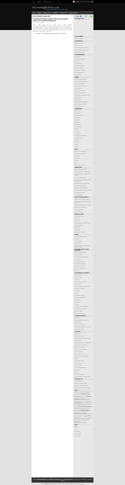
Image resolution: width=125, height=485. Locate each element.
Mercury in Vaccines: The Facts (81, 354)
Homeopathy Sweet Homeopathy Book (82, 183)
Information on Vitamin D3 (80, 288)
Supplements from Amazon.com (81, 308)
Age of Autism (77, 56)
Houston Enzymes (78, 284)
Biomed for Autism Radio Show (80, 86)
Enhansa (87, 402)
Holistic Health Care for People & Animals (82, 223)
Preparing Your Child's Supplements (81, 101)
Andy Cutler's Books (78, 254)
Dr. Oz (84, 402)
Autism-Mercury (78, 117)
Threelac (80, 420)
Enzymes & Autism (78, 126)
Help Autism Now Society (79, 65)
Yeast (85, 422)
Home (33, 12)
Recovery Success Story (79, 52)
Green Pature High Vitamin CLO (81, 281)
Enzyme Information (78, 88)
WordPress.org (77, 435)
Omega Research (78, 99)
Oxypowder (77, 304)
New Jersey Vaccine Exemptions (81, 383)
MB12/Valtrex (77, 140)
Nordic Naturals (77, 299)
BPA (85, 399)
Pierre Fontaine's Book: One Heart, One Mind (83, 190)
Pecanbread (77, 142)
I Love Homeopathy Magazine (80, 185)
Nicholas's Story (47, 12)
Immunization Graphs (79, 351)
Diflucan (88, 401)
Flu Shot (78, 404)
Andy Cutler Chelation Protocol (80, 79)
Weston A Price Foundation (80, 165)
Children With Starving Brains (81, 401)
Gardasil (81, 404)
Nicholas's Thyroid (78, 322)
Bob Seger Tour (72, 483)
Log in (76, 429)
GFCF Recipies (77, 133)
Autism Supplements (82, 397)
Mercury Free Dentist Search (80, 207)
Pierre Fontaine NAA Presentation (81, 187)
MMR (79, 410)
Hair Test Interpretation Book (80, 92)
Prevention (55, 12)
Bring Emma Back (78, 45)
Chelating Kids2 (78, 124)
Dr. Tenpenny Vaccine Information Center (82, 338)
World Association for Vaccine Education (82, 376)
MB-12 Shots (87, 408)
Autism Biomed (77, 113)
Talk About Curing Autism (79, 72)
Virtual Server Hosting (57, 483)
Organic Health (77, 229)
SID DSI (76, 144)
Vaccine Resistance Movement (80, 367)
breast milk (52, 33)
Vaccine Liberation (78, 365)
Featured (39, 12)
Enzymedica (77, 279)
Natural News (77, 227)
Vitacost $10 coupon (78, 106)
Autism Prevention (47, 33)
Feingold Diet (77, 158)
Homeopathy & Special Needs (80, 135)
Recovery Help (63, 12)
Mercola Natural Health (79, 225)
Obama (78, 416)
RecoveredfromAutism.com (80, 192)
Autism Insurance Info (79, 115)
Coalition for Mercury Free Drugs (81, 236)
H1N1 (78, 406)
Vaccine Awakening (78, 363)
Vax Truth (76, 372)
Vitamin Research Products (80, 313)
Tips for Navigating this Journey (81, 104)
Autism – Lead (77, 110)
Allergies (80, 392)
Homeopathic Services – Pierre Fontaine (82, 171)
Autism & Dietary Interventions (80, 151)
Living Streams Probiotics (79, 295)
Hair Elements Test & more (80, 90)
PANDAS (85, 416)
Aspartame (79, 394)
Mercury (76, 410)
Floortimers (77, 129)
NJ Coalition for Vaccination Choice (81, 385)
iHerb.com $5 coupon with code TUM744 (82, 95)
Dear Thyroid (77, 317)
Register (76, 426)
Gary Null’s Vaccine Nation (80, 347)
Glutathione (85, 404)
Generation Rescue (78, 63)
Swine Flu (89, 418)
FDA (75, 404)
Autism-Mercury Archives (79, 261)
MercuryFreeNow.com (79, 209)
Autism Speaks (83, 396)
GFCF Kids (77, 131)
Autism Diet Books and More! (80, 153)
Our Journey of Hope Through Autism (82, 50)
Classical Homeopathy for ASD (80, 169)
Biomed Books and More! (79, 83)
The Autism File (78, 74)
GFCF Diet (77, 160)
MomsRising (77, 238)
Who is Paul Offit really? (79, 374)
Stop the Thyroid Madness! (80, 324)
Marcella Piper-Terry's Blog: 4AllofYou (82, 47)
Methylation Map (78, 97)
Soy (84, 418)
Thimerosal (76, 420)
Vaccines (77, 422)
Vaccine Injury (85, 420)
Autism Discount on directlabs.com (81, 81)
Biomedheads (77, 122)
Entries (77, 431)
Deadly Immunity (78, 333)
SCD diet (76, 162)
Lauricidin (76, 293)
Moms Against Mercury (79, 68)
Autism (83, 394)
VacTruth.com (77, 369)
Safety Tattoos (77, 243)
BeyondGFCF (77, 119)
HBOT (82, 406)
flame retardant (56, 33)
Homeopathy (88, 406)
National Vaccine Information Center (81, 356)
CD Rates (66, 483)
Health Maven (77, 220)
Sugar (86, 418)
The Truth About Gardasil (79, 360)
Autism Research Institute (80, 59)
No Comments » (63, 33)
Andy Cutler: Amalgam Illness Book (81, 257)
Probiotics (81, 418)
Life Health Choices (78, 381)
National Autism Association (80, 70)
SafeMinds (77, 358)
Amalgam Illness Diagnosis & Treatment (82, 199)
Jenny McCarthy (77, 408)
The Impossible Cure (78, 194)
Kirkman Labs (77, 290)
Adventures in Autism (79, 43)
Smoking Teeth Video (79, 211)
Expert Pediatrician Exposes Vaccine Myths (83, 342)
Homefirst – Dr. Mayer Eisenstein (81, 349)
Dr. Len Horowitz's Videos (79, 336)
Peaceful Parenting (78, 241)
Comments (78, 433)
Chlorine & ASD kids (78, 38)
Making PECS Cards (78, 138)
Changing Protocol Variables (80, 263)
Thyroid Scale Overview (79, 329)
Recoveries (77, 270)
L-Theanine (82, 408)
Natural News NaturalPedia (80, 297)
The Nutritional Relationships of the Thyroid (83, 327)
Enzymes (91, 402)
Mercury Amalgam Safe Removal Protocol (83, 205)
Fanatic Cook (77, 156)
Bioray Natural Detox (78, 275)
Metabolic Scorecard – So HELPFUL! (82, 320)
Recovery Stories (73, 12)
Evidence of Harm (78, 340)
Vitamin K (76, 147)
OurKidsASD (77, 302)
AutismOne (77, 61)
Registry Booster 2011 (80, 483)
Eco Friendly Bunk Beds (79, 216)
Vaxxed (82, 422)
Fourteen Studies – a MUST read (81, 345)
